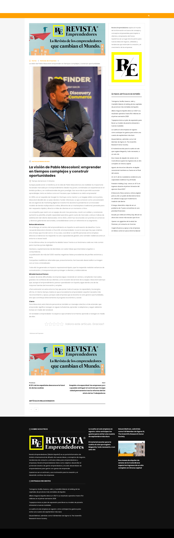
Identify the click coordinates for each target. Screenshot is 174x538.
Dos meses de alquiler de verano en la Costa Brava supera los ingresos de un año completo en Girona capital (126, 161)
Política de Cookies (115, 534)
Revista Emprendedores (119, 28)
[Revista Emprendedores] (45, 6)
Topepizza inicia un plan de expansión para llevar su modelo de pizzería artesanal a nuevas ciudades (126, 123)
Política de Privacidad (99, 534)
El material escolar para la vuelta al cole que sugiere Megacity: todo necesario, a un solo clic (125, 151)
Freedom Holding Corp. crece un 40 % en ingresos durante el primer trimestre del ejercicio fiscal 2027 (125, 186)
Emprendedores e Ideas (78, 16)
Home (33, 61)
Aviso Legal (87, 534)
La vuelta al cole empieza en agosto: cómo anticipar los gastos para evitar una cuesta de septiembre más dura (126, 132)
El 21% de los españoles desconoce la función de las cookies (47, 385)
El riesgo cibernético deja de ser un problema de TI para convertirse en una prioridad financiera (125, 208)
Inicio (29, 16)
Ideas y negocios (58, 16)
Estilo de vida (41, 16)
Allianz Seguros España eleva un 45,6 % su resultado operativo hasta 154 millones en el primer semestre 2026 (126, 113)
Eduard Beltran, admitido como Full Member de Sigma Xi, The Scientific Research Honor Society (123, 142)
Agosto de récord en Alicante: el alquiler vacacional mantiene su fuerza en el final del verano (126, 170)
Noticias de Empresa (48, 61)
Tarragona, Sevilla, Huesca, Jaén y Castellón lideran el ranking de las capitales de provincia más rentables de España (126, 104)
